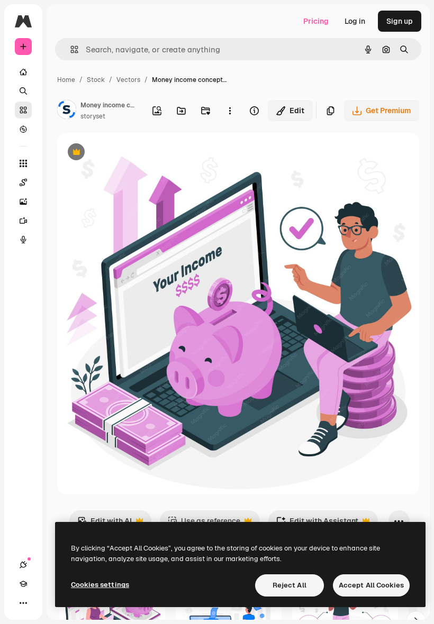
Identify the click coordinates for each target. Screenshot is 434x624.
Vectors (128, 80)
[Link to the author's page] (66, 111)
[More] (23, 602)
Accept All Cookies (371, 585)
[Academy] (23, 583)
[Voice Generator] (23, 239)
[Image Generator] (23, 201)
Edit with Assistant (317, 523)
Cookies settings (100, 584)
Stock (96, 80)
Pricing (316, 21)
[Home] (23, 71)
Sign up (399, 21)
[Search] (23, 90)
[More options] (229, 110)
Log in (355, 21)
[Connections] (23, 564)
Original (125, 153)
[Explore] (23, 129)
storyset (92, 116)
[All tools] (23, 163)
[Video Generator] (23, 220)
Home (66, 80)
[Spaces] (23, 182)
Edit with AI (104, 523)
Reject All (289, 585)
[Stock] (23, 110)
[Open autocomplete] (70, 49)
